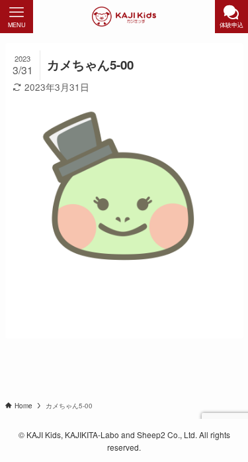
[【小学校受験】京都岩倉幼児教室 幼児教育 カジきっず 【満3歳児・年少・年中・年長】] (124, 16)
